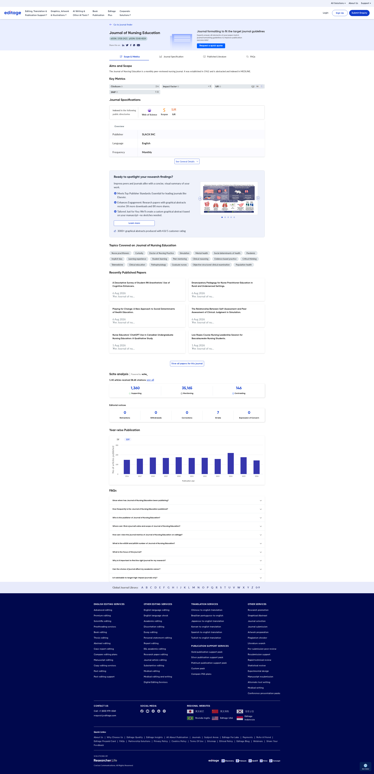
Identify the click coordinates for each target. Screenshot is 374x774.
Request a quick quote (211, 46)
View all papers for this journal (187, 364)
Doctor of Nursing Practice (161, 253)
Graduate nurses (179, 264)
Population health (244, 264)
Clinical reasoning (200, 259)
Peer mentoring (180, 259)
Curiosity (139, 253)
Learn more (134, 223)
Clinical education (137, 264)
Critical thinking (250, 259)
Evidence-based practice (225, 259)
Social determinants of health (227, 253)
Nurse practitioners (120, 253)
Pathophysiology (158, 264)
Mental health (201, 253)
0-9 (258, 587)
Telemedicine (117, 264)
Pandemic (250, 253)
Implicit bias (117, 259)
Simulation (184, 253)
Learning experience (137, 259)
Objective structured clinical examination (211, 264)
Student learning (159, 259)
